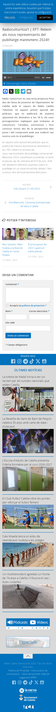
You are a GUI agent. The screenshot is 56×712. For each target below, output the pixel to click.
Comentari (12, 284)
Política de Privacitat (18, 670)
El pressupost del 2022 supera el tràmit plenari (37, 248)
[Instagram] (19, 361)
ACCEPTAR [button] (44, 17)
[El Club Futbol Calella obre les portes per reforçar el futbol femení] (28, 517)
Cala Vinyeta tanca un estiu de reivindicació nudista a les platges (23, 538)
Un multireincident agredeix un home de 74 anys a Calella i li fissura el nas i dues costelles (26, 578)
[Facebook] (13, 361)
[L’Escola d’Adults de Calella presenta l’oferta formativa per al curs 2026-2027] (28, 479)
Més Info (10, 17)
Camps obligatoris (16, 344)
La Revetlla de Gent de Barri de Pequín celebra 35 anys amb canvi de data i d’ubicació (27, 422)
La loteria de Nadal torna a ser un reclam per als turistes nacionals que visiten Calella (25, 380)
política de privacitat (33, 305)
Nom (9, 311)
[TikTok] (31, 361)
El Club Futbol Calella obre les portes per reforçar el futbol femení (26, 500)
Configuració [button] (26, 17)
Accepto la (28, 305)
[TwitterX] (37, 361)
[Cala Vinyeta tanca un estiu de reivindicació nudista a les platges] (28, 554)
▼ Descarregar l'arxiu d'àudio (19, 83)
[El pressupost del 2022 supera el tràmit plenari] (41, 234)
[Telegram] (25, 361)
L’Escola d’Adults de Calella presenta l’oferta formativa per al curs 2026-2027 (27, 462)
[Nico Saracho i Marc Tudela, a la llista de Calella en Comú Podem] (15, 234)
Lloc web (10, 322)
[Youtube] (44, 361)
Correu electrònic (39, 311)
